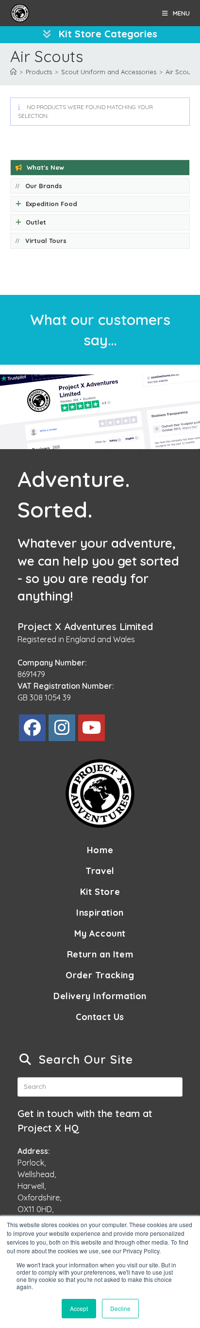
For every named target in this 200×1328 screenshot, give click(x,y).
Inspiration (100, 912)
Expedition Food (51, 204)
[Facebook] (32, 727)
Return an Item (100, 954)
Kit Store (100, 891)
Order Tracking (100, 975)
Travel (100, 870)
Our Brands (43, 186)
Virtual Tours (46, 240)
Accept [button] (79, 1308)
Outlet (36, 222)
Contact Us (100, 1016)
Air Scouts (181, 72)
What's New (45, 167)
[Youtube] (91, 727)
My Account (100, 933)
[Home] (13, 72)
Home (100, 850)
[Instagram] (62, 727)
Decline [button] (120, 1308)
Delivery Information (100, 996)
